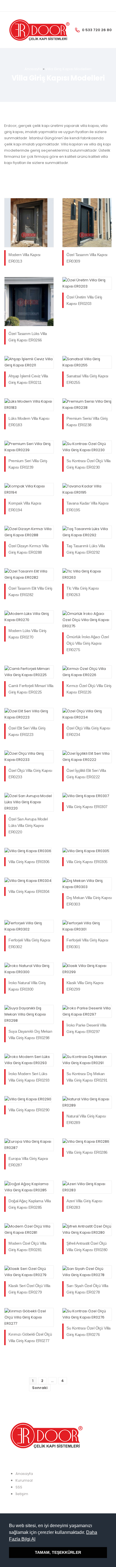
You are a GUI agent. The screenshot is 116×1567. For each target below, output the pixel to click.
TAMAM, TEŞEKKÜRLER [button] (58, 1552)
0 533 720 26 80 (97, 30)
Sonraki (40, 1387)
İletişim (21, 1494)
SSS (18, 1487)
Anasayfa (33, 69)
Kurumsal (24, 1480)
